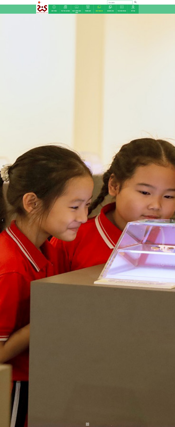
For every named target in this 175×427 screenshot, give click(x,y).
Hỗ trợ (133, 11)
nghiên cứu (110, 11)
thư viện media (122, 11)
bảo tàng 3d (99, 11)
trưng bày (88, 11)
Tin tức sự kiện (65, 11)
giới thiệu (54, 11)
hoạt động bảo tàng (76, 11)
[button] (2, 220)
